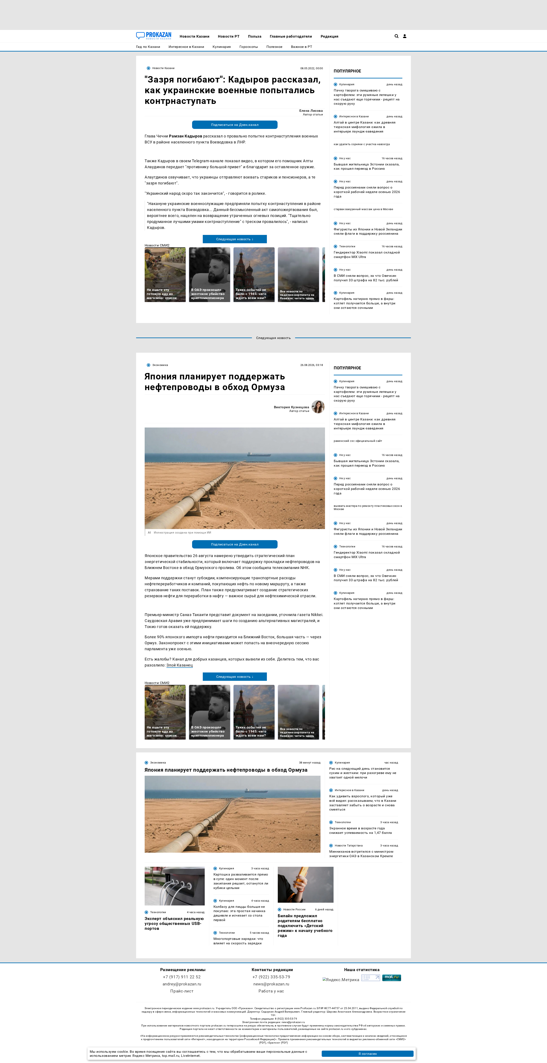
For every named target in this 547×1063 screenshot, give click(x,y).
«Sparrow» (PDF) (277, 1042)
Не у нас (345, 158)
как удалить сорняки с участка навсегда (362, 144)
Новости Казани (163, 68)
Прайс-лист (181, 991)
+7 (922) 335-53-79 (271, 977)
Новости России (294, 909)
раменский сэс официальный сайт (358, 440)
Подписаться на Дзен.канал (235, 125)
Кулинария (346, 84)
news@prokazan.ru (271, 984)
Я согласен (368, 1054)
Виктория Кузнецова (291, 407)
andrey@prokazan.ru (182, 984)
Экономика (160, 365)
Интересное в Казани (354, 116)
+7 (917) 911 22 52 (182, 977)
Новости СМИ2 (157, 245)
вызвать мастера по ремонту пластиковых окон (367, 505)
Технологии (347, 246)
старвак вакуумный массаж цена (357, 209)
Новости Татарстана (349, 845)
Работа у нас (271, 991)
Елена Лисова (311, 111)
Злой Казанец (179, 665)
